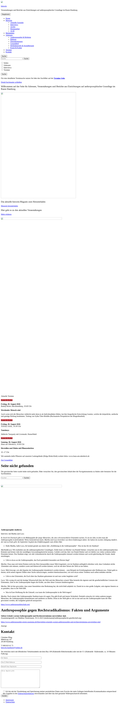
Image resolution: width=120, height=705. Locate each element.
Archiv (12, 27)
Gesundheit (14, 44)
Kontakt (9, 52)
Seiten (5, 63)
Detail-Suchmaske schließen (11, 82)
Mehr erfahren (6, 214)
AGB (12, 31)
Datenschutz (10, 702)
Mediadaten (10, 33)
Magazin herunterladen (9, 206)
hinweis (4, 6)
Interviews (14, 25)
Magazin (9, 20)
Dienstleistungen (16, 41)
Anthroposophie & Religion (20, 37)
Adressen (9, 35)
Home (8, 18)
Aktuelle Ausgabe (17, 23)
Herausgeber (15, 29)
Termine (9, 50)
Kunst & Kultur (16, 48)
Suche (4, 56)
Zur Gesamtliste (7, 460)
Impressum (10, 700)
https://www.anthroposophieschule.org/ (15, 604)
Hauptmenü (6, 14)
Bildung (13, 39)
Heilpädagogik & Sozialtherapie (22, 46)
